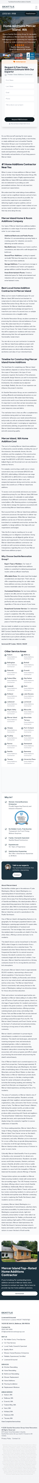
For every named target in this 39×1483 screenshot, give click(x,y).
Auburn (12, 657)
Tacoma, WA (8, 1418)
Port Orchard (29, 730)
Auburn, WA (8, 1395)
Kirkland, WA (8, 1411)
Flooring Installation (10, 1384)
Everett (29, 672)
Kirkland (12, 696)
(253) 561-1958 (9, 13)
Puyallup (12, 738)
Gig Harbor (29, 680)
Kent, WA (7, 1408)
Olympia (12, 730)
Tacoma (12, 761)
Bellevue (29, 657)
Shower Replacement (11, 1377)
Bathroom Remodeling (11, 1374)
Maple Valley (12, 711)
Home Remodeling (10, 1370)
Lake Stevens (29, 696)
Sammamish (29, 745)
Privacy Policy (6, 1438)
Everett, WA (8, 1401)
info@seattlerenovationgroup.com (13, 1331)
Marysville (29, 711)
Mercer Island (12, 719)
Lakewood (12, 704)
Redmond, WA (9, 1415)
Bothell (29, 664)
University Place (29, 761)
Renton (12, 745)
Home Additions (9, 1380)
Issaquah (12, 688)
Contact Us (16, 1438)
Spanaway (29, 753)
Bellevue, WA (8, 1398)
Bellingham (12, 664)
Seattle (12, 753)
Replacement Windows (12, 1387)
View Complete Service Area (11, 1421)
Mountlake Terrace (29, 721)
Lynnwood (29, 704)
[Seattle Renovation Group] (8, 7)
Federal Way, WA (10, 1405)
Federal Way (12, 680)
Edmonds (12, 672)
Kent (29, 688)
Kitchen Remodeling (11, 1367)
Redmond (29, 738)
